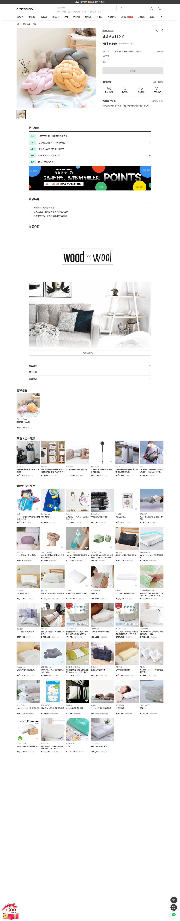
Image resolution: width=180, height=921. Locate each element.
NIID (141, 466)
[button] (21, 114)
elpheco (20, 466)
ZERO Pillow (145, 552)
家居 (18, 24)
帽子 (99, 12)
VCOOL (84, 12)
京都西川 (118, 552)
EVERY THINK (96, 552)
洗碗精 (64, 12)
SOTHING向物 (46, 552)
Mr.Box (44, 466)
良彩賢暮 (69, 466)
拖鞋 (70, 12)
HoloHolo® (70, 552)
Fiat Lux (44, 629)
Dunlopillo (144, 629)
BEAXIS (118, 514)
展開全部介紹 (88, 353)
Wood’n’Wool (22, 419)
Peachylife (95, 629)
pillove (44, 590)
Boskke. (69, 514)
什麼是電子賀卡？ (156, 101)
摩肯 (18, 514)
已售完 (133, 71)
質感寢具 (26, 24)
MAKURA (143, 667)
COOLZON (119, 705)
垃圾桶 (57, 12)
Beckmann (21, 552)
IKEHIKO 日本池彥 (147, 590)
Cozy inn (94, 743)
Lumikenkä (45, 514)
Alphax (93, 705)
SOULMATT (95, 590)
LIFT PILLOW (71, 629)
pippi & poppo (22, 705)
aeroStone (95, 466)
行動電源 (92, 12)
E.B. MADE (45, 705)
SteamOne (95, 514)
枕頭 (34, 24)
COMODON (21, 743)
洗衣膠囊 (76, 12)
